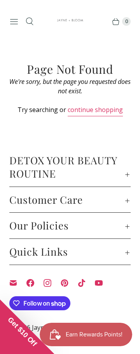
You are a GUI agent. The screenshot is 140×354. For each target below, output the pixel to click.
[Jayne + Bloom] (70, 21)
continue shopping (95, 109)
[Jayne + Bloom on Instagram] (52, 283)
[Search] (29, 21)
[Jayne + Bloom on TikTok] (86, 283)
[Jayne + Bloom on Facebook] (35, 283)
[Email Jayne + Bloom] (17, 283)
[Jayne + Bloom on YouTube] (103, 283)
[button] (27, 326)
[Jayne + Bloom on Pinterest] (69, 283)
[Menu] (14, 21)
